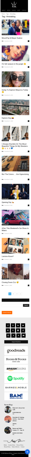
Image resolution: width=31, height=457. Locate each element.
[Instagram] (13, 325)
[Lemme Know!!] (15, 245)
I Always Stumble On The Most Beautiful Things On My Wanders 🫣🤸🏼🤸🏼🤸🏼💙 (15, 146)
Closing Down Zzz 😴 (10, 282)
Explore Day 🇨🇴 (8, 118)
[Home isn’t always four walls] (7, 409)
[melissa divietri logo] (14, 4)
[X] (13, 335)
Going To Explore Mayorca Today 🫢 (15, 91)
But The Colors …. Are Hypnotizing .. (15, 175)
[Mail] (23, 325)
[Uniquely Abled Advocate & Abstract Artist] (14, 441)
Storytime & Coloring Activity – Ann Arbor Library (18, 419)
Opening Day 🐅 (8, 202)
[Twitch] (8, 335)
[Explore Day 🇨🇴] (15, 107)
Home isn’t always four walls (19, 408)
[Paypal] (8, 330)
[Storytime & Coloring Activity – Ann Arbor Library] (7, 419)
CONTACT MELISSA (7, 312)
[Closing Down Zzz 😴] (15, 271)
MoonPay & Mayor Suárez (12, 38)
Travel (3, 170)
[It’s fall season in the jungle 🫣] (15, 53)
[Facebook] (8, 325)
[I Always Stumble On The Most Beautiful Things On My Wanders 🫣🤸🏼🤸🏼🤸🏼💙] (15, 133)
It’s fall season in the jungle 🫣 (14, 64)
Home (3, 14)
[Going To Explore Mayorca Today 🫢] (15, 79)
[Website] (18, 335)
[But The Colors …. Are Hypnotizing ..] (15, 163)
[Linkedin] (18, 325)
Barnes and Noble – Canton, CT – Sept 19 (18, 429)
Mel (2, 41)
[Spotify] (18, 330)
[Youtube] (23, 335)
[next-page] (20, 293)
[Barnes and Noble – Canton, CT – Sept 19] (7, 430)
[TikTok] (23, 330)
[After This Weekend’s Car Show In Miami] (15, 217)
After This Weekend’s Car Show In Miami (15, 229)
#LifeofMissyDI (5, 34)
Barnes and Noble (18, 433)
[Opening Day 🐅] (15, 191)
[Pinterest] (13, 330)
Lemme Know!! (8, 256)
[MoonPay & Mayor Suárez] (15, 27)
